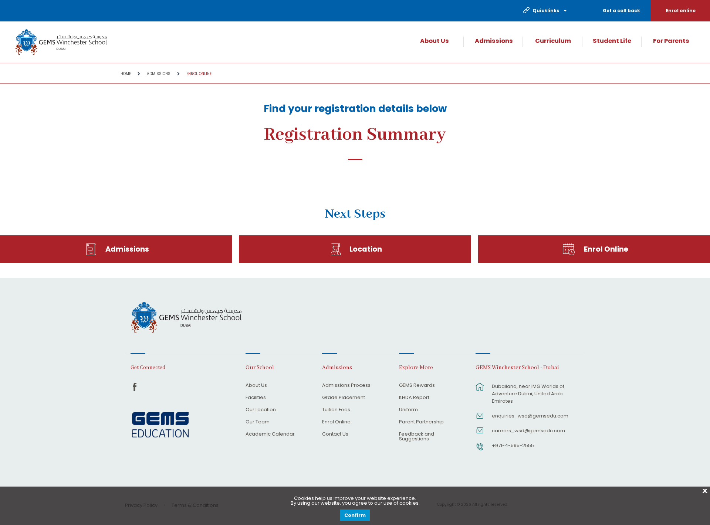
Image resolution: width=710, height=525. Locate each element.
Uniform (408, 410)
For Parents (671, 41)
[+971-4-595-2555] (480, 450)
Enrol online (681, 10)
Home (126, 73)
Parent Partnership (421, 422)
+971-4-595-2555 (513, 445)
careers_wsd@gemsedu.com (528, 430)
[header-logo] (61, 42)
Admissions (494, 41)
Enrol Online (199, 73)
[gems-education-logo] (160, 425)
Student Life (612, 41)
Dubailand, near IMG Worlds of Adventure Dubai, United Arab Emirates (528, 394)
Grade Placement (343, 398)
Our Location (261, 410)
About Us (434, 41)
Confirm (355, 515)
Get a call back (621, 10)
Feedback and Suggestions (416, 437)
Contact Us (335, 434)
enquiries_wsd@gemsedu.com (530, 415)
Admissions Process (346, 386)
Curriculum (553, 41)
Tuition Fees (336, 410)
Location (365, 249)
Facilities (256, 398)
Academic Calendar (270, 434)
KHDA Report (414, 398)
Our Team (258, 422)
